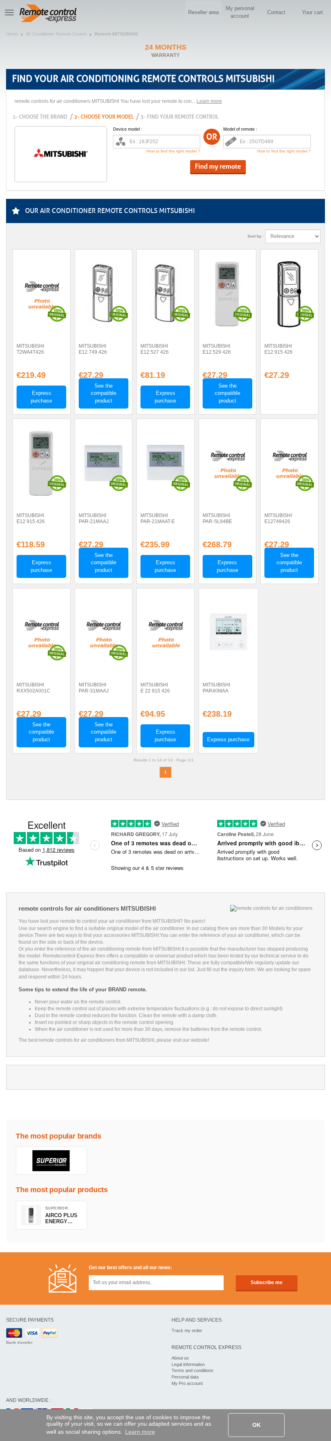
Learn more (209, 101)
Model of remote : (240, 129)
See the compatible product (103, 393)
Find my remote (218, 166)
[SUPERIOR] (51, 1161)
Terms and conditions (193, 1370)
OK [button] (256, 1425)
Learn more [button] (140, 1431)
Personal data (185, 1376)
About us (180, 1357)
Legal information (188, 1364)
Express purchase (41, 397)
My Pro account (187, 1383)
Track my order (187, 1330)
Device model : (127, 129)
